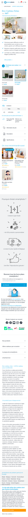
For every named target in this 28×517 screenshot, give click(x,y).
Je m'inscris (6, 285)
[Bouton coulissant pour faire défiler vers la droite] (23, 37)
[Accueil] (2, 6)
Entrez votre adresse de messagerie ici (13, 279)
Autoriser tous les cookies (8, 510)
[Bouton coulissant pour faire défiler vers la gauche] (4, 37)
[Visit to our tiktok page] (21, 322)
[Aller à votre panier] (25, 2)
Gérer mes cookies (7, 514)
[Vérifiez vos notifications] (23, 2)
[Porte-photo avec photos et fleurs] (20, 153)
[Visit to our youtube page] (14, 322)
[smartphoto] (9, 2)
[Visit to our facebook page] (7, 322)
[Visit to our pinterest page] (10, 322)
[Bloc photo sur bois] (7, 175)
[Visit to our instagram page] (17, 322)
